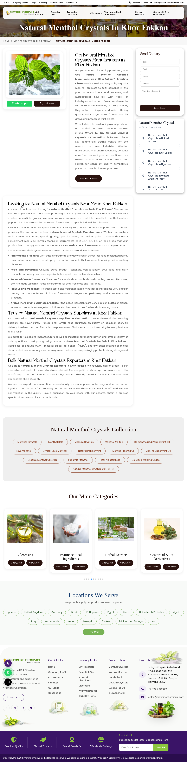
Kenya (126, 612)
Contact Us (71, 2)
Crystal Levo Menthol (55, 451)
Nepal (71, 621)
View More (34, 562)
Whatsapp (20, 103)
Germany (56, 612)
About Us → (13, 697)
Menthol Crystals (27, 442)
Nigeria (176, 612)
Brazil (74, 612)
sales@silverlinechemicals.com (168, 2)
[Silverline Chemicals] (20, 13)
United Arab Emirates (151, 612)
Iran (153, 621)
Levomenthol (23, 451)
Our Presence (56, 2)
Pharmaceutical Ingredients (112, 13)
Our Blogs (53, 687)
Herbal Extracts (139, 13)
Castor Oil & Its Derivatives (161, 13)
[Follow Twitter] (23, 708)
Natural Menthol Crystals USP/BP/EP (93, 469)
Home (6, 2)
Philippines (92, 612)
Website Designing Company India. (144, 757)
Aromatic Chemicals (72, 13)
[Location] (142, 674)
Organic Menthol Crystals (42, 460)
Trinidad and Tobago (131, 621)
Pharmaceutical (87, 690)
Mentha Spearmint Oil (158, 451)
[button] (84, 579)
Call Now (48, 103)
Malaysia (88, 621)
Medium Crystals (84, 442)
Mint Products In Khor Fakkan (32, 41)
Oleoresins (96, 13)
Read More (93, 632)
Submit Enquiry (160, 108)
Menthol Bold (55, 442)
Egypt (110, 612)
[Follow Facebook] (6, 708)
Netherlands (52, 621)
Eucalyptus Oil (117, 687)
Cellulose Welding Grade (146, 460)
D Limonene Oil (117, 693)
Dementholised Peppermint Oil (152, 442)
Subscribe (160, 747)
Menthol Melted (114, 442)
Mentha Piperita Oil (123, 451)
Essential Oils (55, 13)
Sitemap (43, 2)
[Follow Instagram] (14, 708)
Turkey (106, 621)
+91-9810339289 (139, 2)
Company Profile (20, 2)
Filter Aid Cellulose (109, 460)
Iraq (33, 621)
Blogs (33, 2)
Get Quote (16, 562)
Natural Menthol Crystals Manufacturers (76, 232)
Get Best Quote (88, 178)
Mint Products (39, 13)
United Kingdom (33, 612)
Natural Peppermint (89, 451)
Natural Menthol (118, 672)
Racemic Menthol (78, 460)
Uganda (11, 612)
